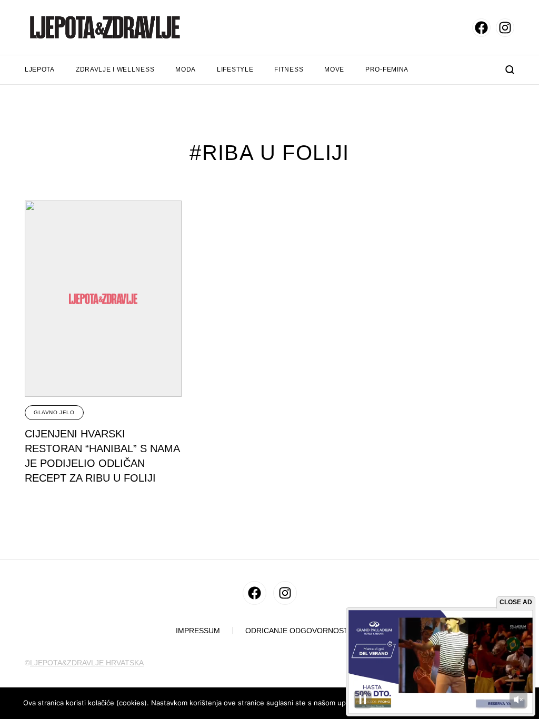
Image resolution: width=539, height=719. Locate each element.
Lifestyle (235, 69)
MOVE (334, 69)
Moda (185, 69)
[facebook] (481, 27)
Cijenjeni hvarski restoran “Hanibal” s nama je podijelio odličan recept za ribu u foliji (102, 456)
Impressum (198, 631)
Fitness (288, 69)
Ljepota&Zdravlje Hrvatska (87, 662)
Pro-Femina (386, 69)
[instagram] (505, 27)
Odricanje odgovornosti (298, 631)
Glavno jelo (54, 412)
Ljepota (40, 69)
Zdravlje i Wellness (115, 69)
